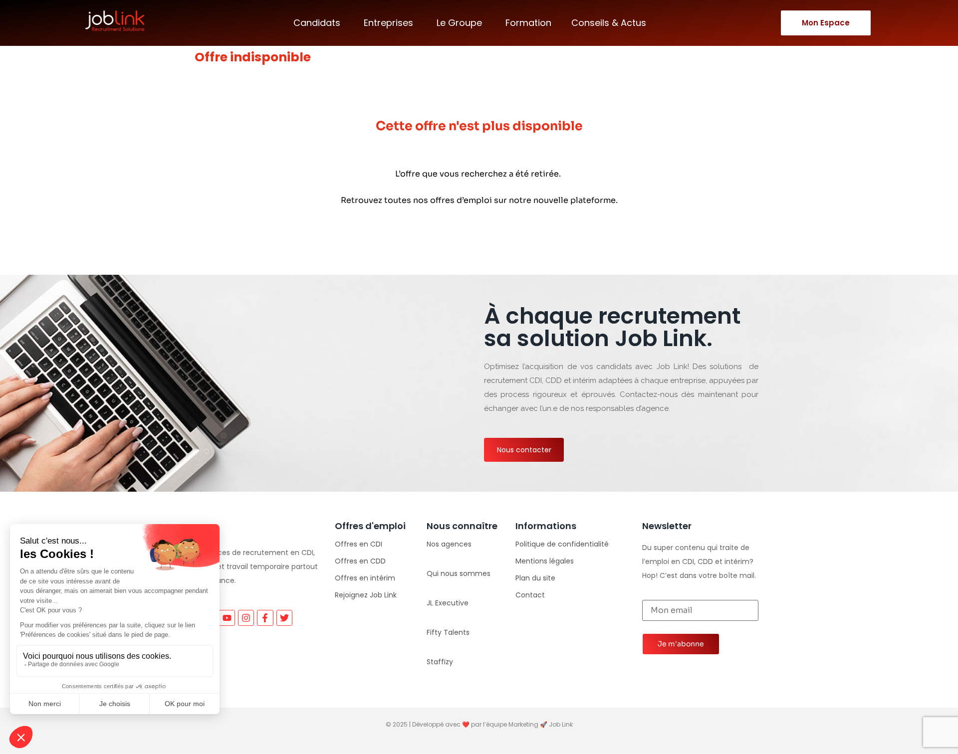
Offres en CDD (360, 561)
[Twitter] (284, 618)
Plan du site (535, 578)
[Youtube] (227, 618)
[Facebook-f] (265, 618)
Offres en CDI (358, 544)
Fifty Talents (448, 632)
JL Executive (448, 603)
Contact (530, 595)
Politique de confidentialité (562, 544)
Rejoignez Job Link (366, 595)
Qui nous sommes (458, 573)
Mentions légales (544, 561)
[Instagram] (246, 618)
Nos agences (449, 544)
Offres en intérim (365, 578)
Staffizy (440, 662)
